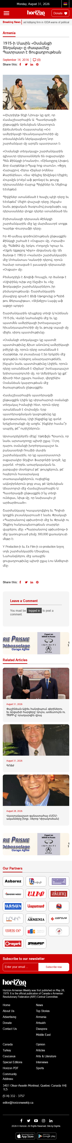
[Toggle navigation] (6, 13)
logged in (34, 610)
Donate (58, 13)
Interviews (42, 1062)
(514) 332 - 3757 (14, 1096)
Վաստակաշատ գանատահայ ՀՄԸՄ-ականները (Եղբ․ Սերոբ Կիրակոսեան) (32, 817)
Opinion (40, 1044)
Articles (40, 1050)
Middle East (43, 1034)
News (39, 1005)
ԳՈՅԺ (10, 765)
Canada (8, 1044)
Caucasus (9, 1056)
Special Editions (12, 1062)
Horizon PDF (10, 1068)
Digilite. (57, 1126)
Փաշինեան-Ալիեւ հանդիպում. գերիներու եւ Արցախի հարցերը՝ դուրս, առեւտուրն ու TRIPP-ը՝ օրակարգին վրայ (35, 712)
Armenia (41, 1017)
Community (10, 1074)
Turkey (7, 1050)
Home (6, 1005)
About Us (8, 1011)
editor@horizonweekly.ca (18, 1102)
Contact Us (10, 1028)
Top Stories (43, 1011)
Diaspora (41, 1028)
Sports (40, 1068)
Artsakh (41, 1022)
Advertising (9, 1017)
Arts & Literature (46, 1056)
